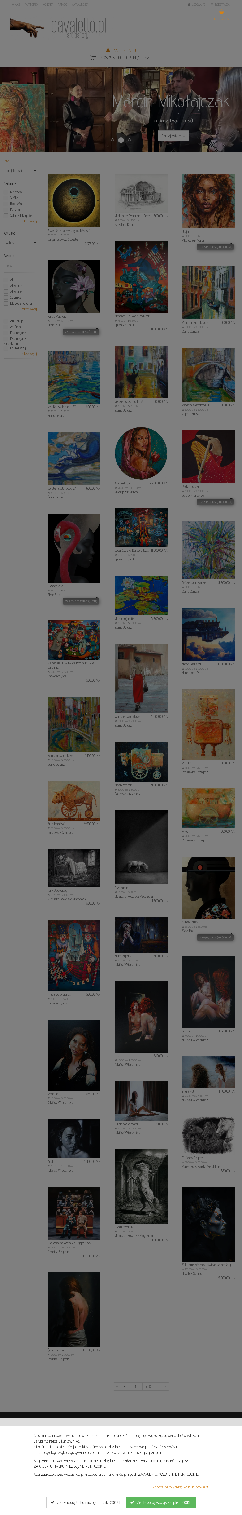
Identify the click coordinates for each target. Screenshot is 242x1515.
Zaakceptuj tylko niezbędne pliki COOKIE (88, 1502)
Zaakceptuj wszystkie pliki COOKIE (163, 1502)
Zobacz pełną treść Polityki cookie (179, 1486)
